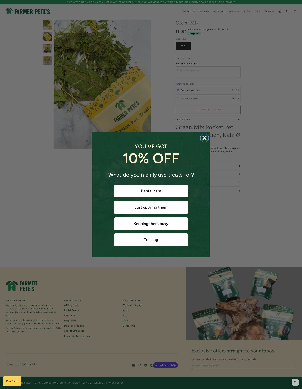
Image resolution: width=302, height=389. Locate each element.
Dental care (151, 191)
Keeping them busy (151, 223)
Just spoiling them (151, 207)
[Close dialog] (204, 138)
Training (151, 239)
